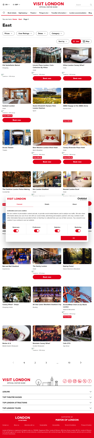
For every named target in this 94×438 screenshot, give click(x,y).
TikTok (65, 381)
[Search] (91, 4)
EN (6, 4)
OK (74, 238)
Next (80, 363)
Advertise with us (29, 425)
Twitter (85, 381)
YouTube (70, 381)
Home (14, 19)
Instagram (75, 381)
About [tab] (75, 204)
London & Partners (22, 418)
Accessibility (56, 425)
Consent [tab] (19, 204)
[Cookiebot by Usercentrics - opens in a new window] (79, 198)
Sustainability (43, 425)
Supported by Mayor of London (67, 418)
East (20, 19)
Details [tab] (47, 204)
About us (16, 425)
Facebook (90, 381)
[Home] (4, 13)
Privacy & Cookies (86, 425)
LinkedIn (80, 381)
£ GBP (15, 4)
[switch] (36, 230)
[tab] (76, 41)
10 (69, 362)
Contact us (5, 425)
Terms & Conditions (70, 425)
